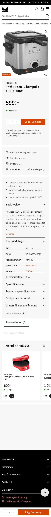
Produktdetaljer (15, 241)
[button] (44, 345)
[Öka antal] (17, 122)
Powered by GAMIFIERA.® (14, 333)
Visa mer (10, 233)
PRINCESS (11, 83)
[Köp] (11, 396)
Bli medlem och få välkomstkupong (27, 169)
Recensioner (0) (16, 322)
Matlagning (19, 23)
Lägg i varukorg (33, 121)
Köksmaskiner (33, 23)
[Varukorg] (42, 9)
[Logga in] (36, 9)
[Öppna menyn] (47, 9)
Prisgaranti (15, 163)
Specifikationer (15, 284)
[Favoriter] (5, 396)
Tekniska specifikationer (20, 291)
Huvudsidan (7, 23)
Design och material (18, 298)
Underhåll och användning (21, 305)
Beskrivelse (13, 204)
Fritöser (44, 23)
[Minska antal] (8, 122)
